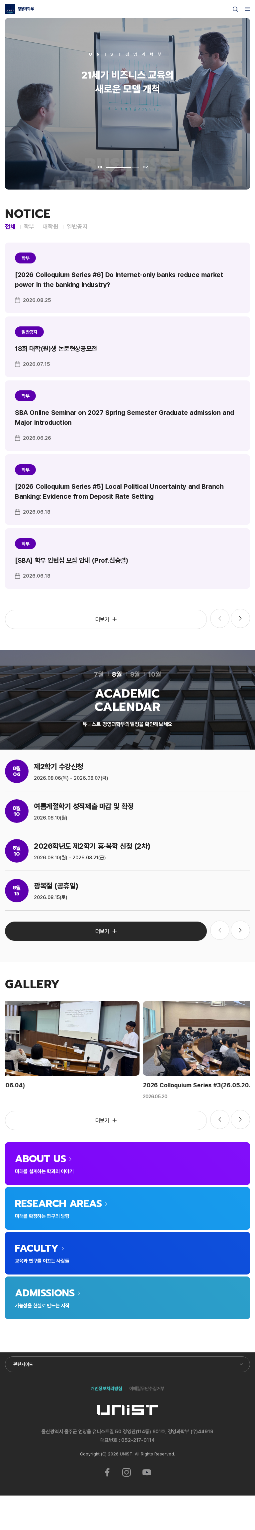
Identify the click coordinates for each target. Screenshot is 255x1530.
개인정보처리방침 (106, 1388)
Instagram (126, 1472)
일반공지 (77, 226)
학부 (29, 226)
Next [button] (240, 618)
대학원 (50, 226)
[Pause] (154, 167)
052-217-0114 (137, 1440)
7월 (99, 674)
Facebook (107, 1472)
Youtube (146, 1472)
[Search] (235, 9)
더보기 (102, 619)
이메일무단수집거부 (147, 1388)
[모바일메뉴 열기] (247, 9)
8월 (117, 674)
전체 (10, 226)
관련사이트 (23, 1364)
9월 (135, 674)
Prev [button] (219, 1119)
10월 (154, 674)
